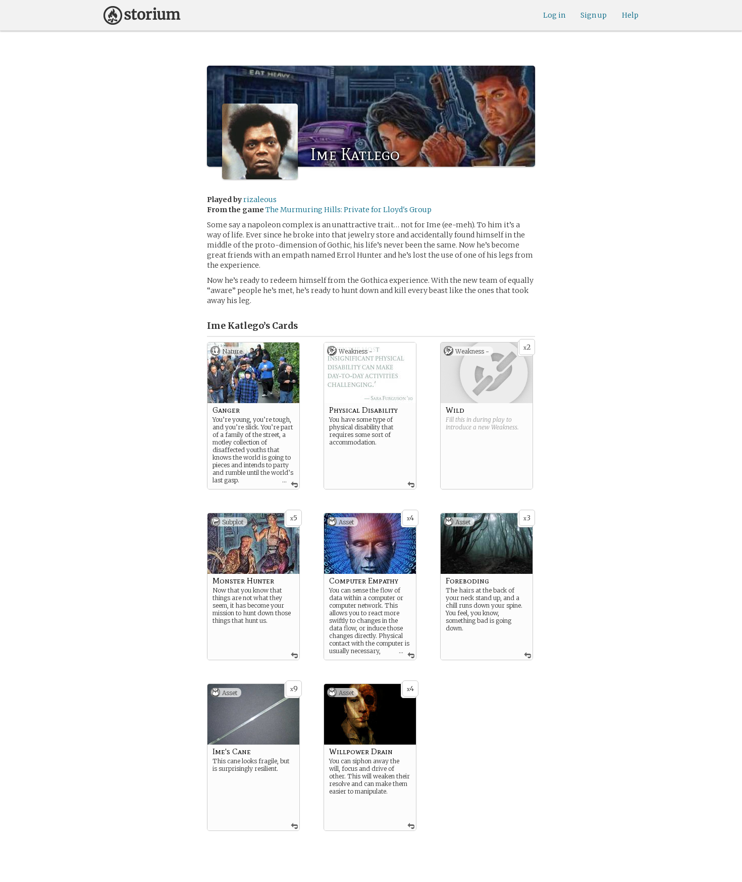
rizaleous (260, 199)
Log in (554, 15)
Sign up (593, 15)
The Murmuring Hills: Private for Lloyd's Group (349, 209)
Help (630, 15)
